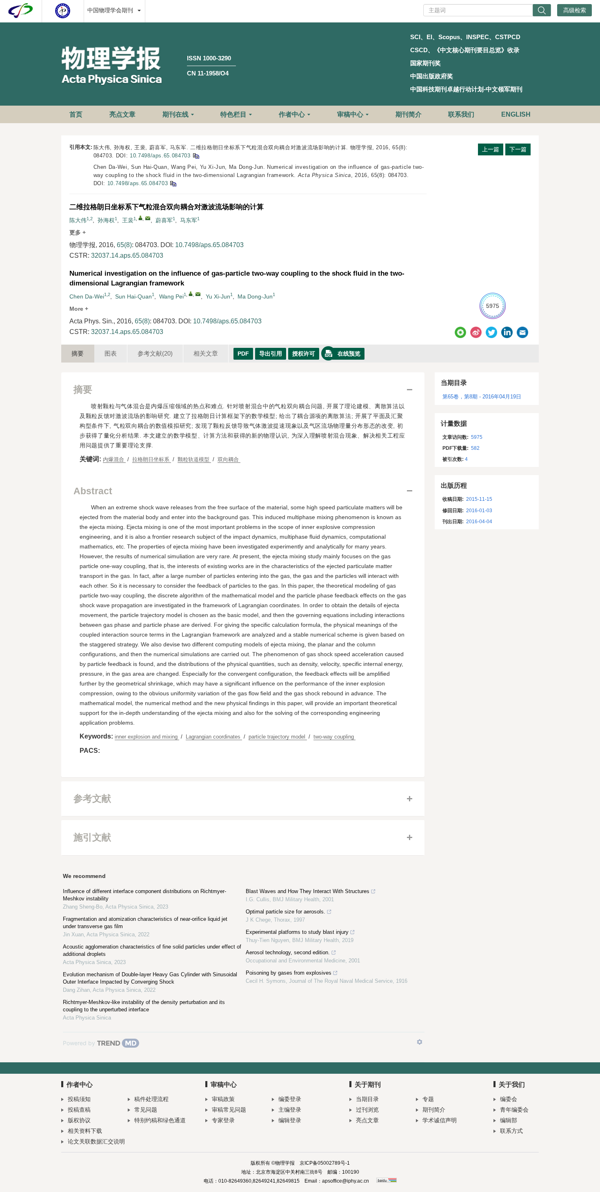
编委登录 (289, 1099)
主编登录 (289, 1109)
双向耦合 (229, 459)
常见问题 (145, 1109)
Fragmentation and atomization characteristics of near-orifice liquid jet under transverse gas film (145, 922)
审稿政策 (223, 1099)
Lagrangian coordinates (214, 737)
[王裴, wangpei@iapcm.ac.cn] (140, 217)
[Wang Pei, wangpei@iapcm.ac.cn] (191, 293)
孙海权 (106, 220)
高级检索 (574, 10)
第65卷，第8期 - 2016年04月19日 (481, 397)
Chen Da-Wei (86, 296)
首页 (75, 114)
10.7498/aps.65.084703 (160, 156)
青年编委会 (514, 1109)
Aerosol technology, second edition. (288, 952)
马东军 (188, 220)
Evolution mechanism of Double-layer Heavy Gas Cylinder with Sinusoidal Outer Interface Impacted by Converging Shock (150, 978)
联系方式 (511, 1131)
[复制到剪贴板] (196, 156)
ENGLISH (516, 114)
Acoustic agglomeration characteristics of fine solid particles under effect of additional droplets (152, 950)
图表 (110, 353)
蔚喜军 (164, 220)
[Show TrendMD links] (419, 1042)
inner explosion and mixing (147, 737)
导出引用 (270, 353)
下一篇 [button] (518, 149)
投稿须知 (79, 1099)
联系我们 (461, 114)
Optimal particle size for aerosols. (285, 912)
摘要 (77, 353)
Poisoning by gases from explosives (288, 973)
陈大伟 (78, 220)
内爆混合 (114, 459)
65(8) (124, 244)
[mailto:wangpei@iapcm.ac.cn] (148, 218)
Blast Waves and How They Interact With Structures (307, 891)
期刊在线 (175, 114)
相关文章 (205, 353)
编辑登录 (289, 1120)
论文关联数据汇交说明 (96, 1141)
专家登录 (223, 1120)
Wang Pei (171, 296)
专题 (428, 1099)
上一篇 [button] (490, 149)
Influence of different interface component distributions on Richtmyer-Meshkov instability (144, 895)
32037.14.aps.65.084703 (127, 255)
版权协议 (79, 1120)
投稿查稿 (79, 1109)
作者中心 (292, 114)
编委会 (508, 1099)
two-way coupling (334, 737)
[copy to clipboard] (173, 183)
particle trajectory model (278, 737)
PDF (243, 353)
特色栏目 (233, 114)
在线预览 (349, 353)
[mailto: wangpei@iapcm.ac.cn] (198, 294)
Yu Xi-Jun (218, 296)
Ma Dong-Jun (255, 296)
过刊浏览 (367, 1109)
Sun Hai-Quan (133, 296)
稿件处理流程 (151, 1099)
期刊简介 (409, 114)
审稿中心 (350, 114)
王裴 (127, 220)
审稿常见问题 (229, 1109)
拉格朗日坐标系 (151, 459)
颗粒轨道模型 (194, 459)
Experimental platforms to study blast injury (297, 932)
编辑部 (508, 1120)
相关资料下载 (85, 1131)
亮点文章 (122, 114)
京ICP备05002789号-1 (325, 1163)
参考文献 (155, 353)
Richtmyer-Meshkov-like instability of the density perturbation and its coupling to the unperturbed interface (144, 1006)
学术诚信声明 (439, 1120)
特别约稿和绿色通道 (160, 1120)
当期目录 (367, 1099)
